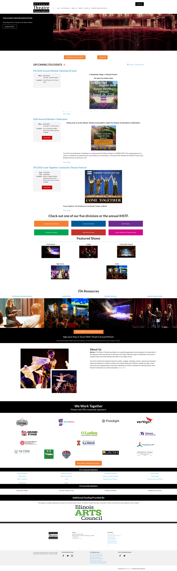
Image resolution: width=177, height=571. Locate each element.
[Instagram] (72, 556)
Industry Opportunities (155, 296)
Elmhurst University (66, 476)
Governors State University (110, 476)
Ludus (66, 479)
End (41, 174)
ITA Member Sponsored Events (22, 296)
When (40, 75)
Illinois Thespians (22, 479)
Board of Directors (111, 540)
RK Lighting (22, 483)
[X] (68, 556)
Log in (139, 4)
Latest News (66, 296)
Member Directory (110, 296)
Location (39, 80)
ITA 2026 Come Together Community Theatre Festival (60, 167)
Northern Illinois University (155, 479)
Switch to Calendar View (137, 64)
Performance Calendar (112, 542)
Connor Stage (154, 473)
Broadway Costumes (111, 473)
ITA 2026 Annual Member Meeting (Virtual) (55, 70)
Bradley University (66, 473)
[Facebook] (63, 556)
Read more (121, 368)
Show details (66, 114)
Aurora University (22, 473)
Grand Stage (155, 476)
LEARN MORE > (10, 27)
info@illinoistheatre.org (77, 538)
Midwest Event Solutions (110, 479)
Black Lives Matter (111, 534)
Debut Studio (22, 476)
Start (40, 172)
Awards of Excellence (112, 538)
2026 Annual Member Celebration (50, 119)
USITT (66, 483)
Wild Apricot (128, 568)
